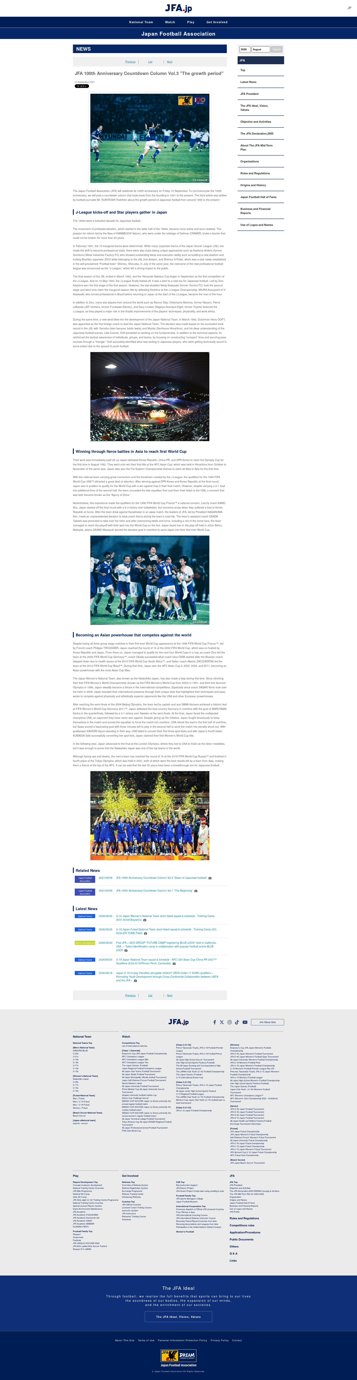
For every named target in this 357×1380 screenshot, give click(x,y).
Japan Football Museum (187, 1201)
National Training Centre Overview (88, 1187)
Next (169, 61)
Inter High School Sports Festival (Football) (195, 1062)
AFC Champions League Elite (135, 1059)
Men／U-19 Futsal (81, 1101)
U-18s (75, 1062)
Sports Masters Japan (132, 1083)
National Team (141, 22)
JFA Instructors (129, 1213)
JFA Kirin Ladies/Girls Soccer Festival (90, 1246)
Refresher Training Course (134, 1216)
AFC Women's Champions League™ (246, 1095)
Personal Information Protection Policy (182, 1340)
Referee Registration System (135, 1187)
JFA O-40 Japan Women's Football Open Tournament (254, 1056)
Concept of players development (87, 1184)
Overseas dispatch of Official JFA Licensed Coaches (200, 1209)
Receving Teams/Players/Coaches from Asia (196, 1220)
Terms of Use (146, 1340)
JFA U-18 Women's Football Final (245, 1062)
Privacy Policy (220, 1340)
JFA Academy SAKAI (82, 1220)
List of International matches (134, 1045)
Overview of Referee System (135, 1184)
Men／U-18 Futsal (81, 1104)
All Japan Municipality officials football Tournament (144, 1077)
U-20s (75, 1081)
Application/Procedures (245, 1232)
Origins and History (253, 185)
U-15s (75, 1071)
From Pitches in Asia (185, 1212)
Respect (77, 1234)
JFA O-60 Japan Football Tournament (247, 1114)
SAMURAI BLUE (80, 1050)
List (150, 61)
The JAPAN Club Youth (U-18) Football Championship (200, 1071)
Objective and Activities (255, 122)
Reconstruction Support (186, 1184)
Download (126, 1219)
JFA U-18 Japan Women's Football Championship (252, 1065)
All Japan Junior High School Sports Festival (196, 1090)
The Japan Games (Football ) (189, 1074)
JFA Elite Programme (82, 1190)
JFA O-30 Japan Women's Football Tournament (251, 1053)
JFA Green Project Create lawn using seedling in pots (200, 1190)
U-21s (75, 1056)
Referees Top (128, 1182)
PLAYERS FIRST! (81, 1226)
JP (349, 8)
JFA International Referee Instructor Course (196, 1218)
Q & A (233, 1253)
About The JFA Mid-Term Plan (256, 147)
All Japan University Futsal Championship (249, 1140)
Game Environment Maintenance (87, 1208)
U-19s (75, 1059)
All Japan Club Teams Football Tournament (141, 1071)
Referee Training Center (133, 1193)
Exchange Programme (132, 1190)
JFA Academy (79, 1211)
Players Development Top (85, 1182)
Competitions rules (242, 1225)
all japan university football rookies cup (139, 1094)
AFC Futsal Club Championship (244, 1155)
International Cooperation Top (191, 1206)
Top (242, 70)
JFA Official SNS (267, 1022)
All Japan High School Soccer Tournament (195, 1059)
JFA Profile (234, 1211)
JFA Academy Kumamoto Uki (86, 1217)
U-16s (75, 1068)
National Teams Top (82, 1042)
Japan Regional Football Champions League (142, 1068)
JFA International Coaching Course (192, 1215)
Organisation (235, 1196)
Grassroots (78, 1237)
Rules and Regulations (255, 173)
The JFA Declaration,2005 (256, 133)
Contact (237, 1340)
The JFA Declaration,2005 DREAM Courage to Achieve (254, 1190)
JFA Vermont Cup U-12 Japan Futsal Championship (253, 1152)
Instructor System (130, 1210)
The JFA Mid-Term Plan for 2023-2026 (247, 1193)
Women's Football (185, 1231)
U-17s (75, 1065)
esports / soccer (80, 1123)
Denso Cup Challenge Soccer (135, 1097)
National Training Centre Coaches (88, 1202)
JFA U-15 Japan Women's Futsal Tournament (250, 1149)
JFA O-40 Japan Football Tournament (247, 1108)
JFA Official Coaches (131, 1204)
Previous (130, 61)
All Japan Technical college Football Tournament (143, 1118)
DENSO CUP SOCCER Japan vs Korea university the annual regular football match (146, 1102)
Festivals (77, 1240)
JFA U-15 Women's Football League (246, 1077)
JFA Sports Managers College (189, 1198)
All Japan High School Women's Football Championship (255, 1080)
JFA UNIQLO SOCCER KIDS (86, 1243)
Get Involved (217, 22)
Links (233, 1260)
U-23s (75, 1053)
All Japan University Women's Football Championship (254, 1059)
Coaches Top (128, 1201)
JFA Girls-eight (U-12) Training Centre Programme (95, 1199)
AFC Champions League (133, 1056)
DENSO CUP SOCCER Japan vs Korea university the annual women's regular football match (146, 1114)
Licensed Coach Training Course (137, 1207)
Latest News (248, 82)
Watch (170, 22)
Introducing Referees (131, 1196)
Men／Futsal (78, 1098)
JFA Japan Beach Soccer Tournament (247, 1162)
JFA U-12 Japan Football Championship (194, 1110)
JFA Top (234, 1182)
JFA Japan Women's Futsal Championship (249, 1134)
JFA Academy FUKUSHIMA (85, 1214)
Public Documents (241, 1239)
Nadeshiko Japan (81, 1078)
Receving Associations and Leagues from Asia (197, 1223)
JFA (232, 1176)
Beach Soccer (79, 1115)
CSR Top (180, 1182)
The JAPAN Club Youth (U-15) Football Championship (200, 1096)
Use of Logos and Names (256, 225)
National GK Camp (81, 1193)
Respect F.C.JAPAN (82, 1248)
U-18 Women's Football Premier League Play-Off (252, 1068)
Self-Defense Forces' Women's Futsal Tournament (253, 1137)
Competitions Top (131, 1042)
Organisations (249, 161)
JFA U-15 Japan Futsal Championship (247, 1146)
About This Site (125, 1340)
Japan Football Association (178, 33)
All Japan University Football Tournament (140, 1086)
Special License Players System (87, 1205)
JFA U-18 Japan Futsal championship (247, 1143)
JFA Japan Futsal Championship (244, 1131)
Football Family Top (82, 1231)
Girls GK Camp (80, 1196)
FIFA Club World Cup (131, 1130)
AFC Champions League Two (135, 1062)
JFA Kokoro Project (185, 1187)
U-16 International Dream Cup (189, 1077)
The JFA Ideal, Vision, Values (254, 108)
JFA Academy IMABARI (83, 1223)
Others (234, 1246)
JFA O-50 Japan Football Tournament (247, 1111)
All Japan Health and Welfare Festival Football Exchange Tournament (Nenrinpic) (250, 1122)
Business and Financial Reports (255, 211)
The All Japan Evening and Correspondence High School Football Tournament (198, 1067)
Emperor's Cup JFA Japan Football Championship (144, 1053)
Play (190, 22)
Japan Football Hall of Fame (258, 197)
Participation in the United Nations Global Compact (198, 1226)
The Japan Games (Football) (135, 1065)
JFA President (249, 94)
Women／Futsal (80, 1107)
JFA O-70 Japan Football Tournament (247, 1117)
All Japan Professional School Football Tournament (145, 1127)
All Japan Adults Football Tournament (138, 1074)
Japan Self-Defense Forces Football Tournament (144, 1080)
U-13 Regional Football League (190, 1093)
